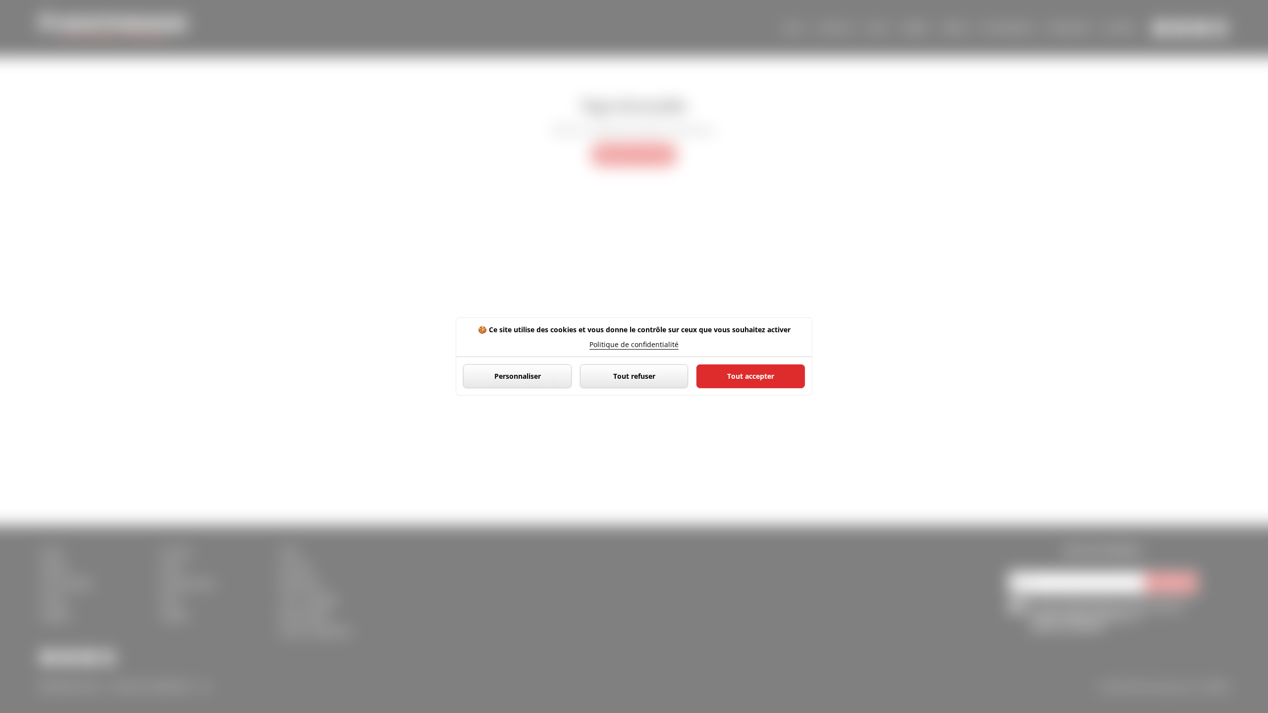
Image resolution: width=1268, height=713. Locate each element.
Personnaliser (517, 376)
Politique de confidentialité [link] (634, 344)
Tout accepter (750, 376)
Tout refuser (634, 376)
